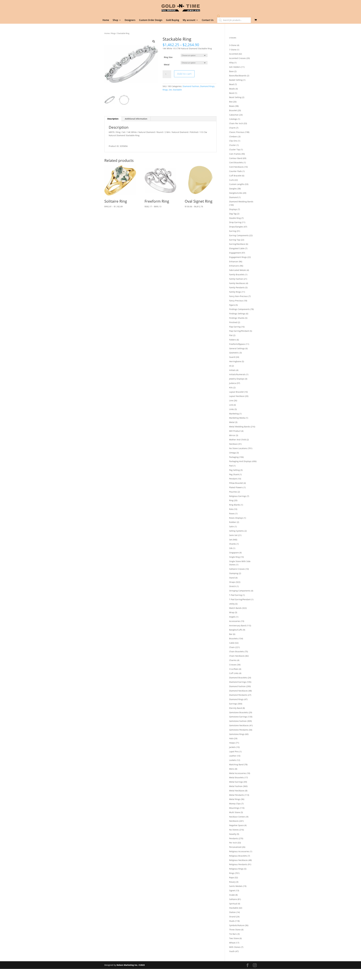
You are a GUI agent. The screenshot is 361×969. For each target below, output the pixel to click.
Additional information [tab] (136, 118)
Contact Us (207, 20)
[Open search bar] (218, 16)
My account (189, 20)
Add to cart (184, 74)
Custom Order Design (150, 20)
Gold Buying (172, 20)
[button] (153, 41)
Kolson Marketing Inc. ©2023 (131, 965)
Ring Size (168, 57)
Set (170, 89)
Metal (166, 64)
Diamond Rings (207, 86)
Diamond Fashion (191, 86)
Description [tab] (112, 118)
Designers (130, 20)
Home (106, 20)
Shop (115, 20)
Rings (113, 33)
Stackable (177, 89)
